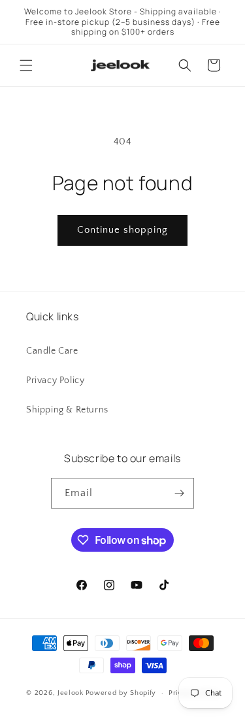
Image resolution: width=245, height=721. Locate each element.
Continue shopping (122, 229)
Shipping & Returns (67, 410)
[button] (26, 65)
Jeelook (70, 693)
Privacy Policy (55, 380)
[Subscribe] (179, 493)
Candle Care (52, 351)
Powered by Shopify (121, 693)
